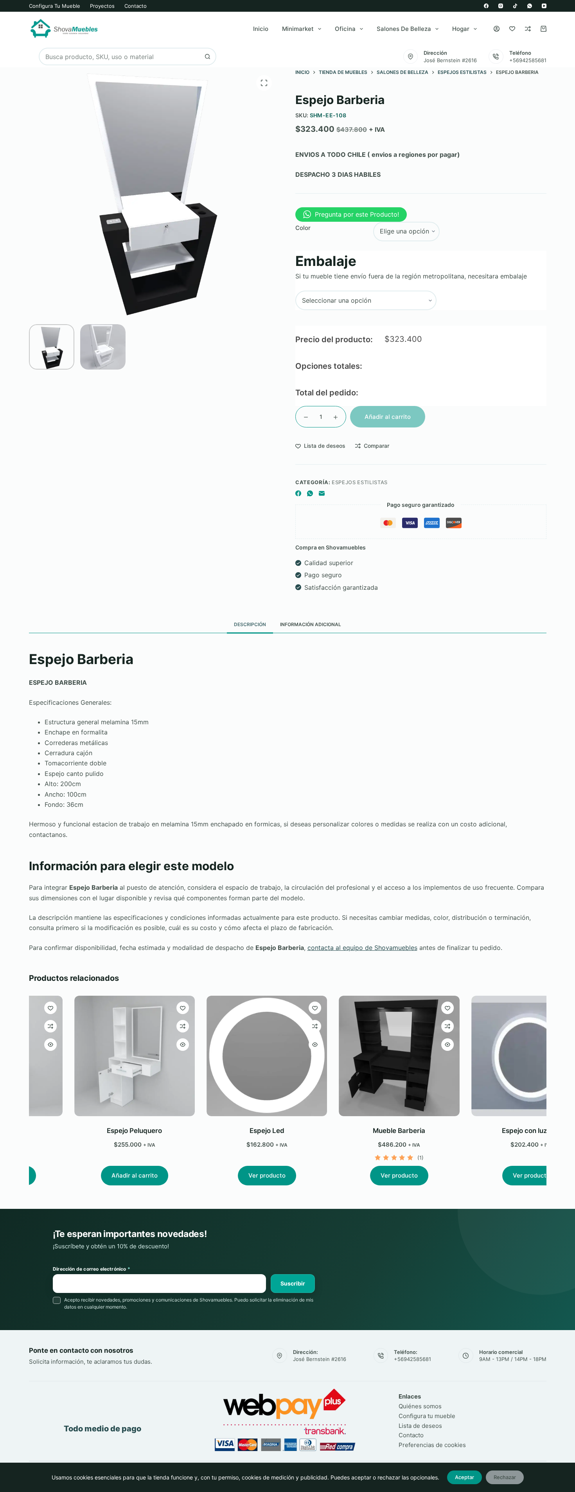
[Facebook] (486, 6)
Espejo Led (224, 1131)
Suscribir (292, 1283)
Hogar (460, 28)
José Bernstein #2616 (450, 60)
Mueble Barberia (357, 1131)
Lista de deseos (420, 1425)
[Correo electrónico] (322, 493)
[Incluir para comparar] (140, 1026)
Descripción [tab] (250, 624)
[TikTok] (515, 6)
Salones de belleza (404, 28)
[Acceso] (497, 29)
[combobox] (120, 56)
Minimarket (298, 28)
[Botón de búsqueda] (207, 56)
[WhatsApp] (529, 6)
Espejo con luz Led (489, 1131)
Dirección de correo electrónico (91, 1269)
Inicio (260, 28)
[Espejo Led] (224, 1056)
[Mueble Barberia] (356, 1056)
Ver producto (224, 1175)
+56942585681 (527, 60)
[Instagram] (500, 6)
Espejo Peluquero (92, 1131)
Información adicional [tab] (310, 624)
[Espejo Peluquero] (92, 1056)
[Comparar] (528, 29)
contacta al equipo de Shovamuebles (362, 948)
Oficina (345, 28)
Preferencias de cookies (432, 1445)
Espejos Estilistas (360, 482)
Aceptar (464, 1477)
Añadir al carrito (388, 416)
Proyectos (102, 6)
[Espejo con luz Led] (489, 1056)
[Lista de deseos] (512, 29)
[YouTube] (544, 6)
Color (303, 228)
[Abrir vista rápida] (140, 1044)
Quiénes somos (420, 1406)
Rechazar (505, 1477)
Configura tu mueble (54, 6)
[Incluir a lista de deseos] (140, 1008)
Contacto (135, 6)
